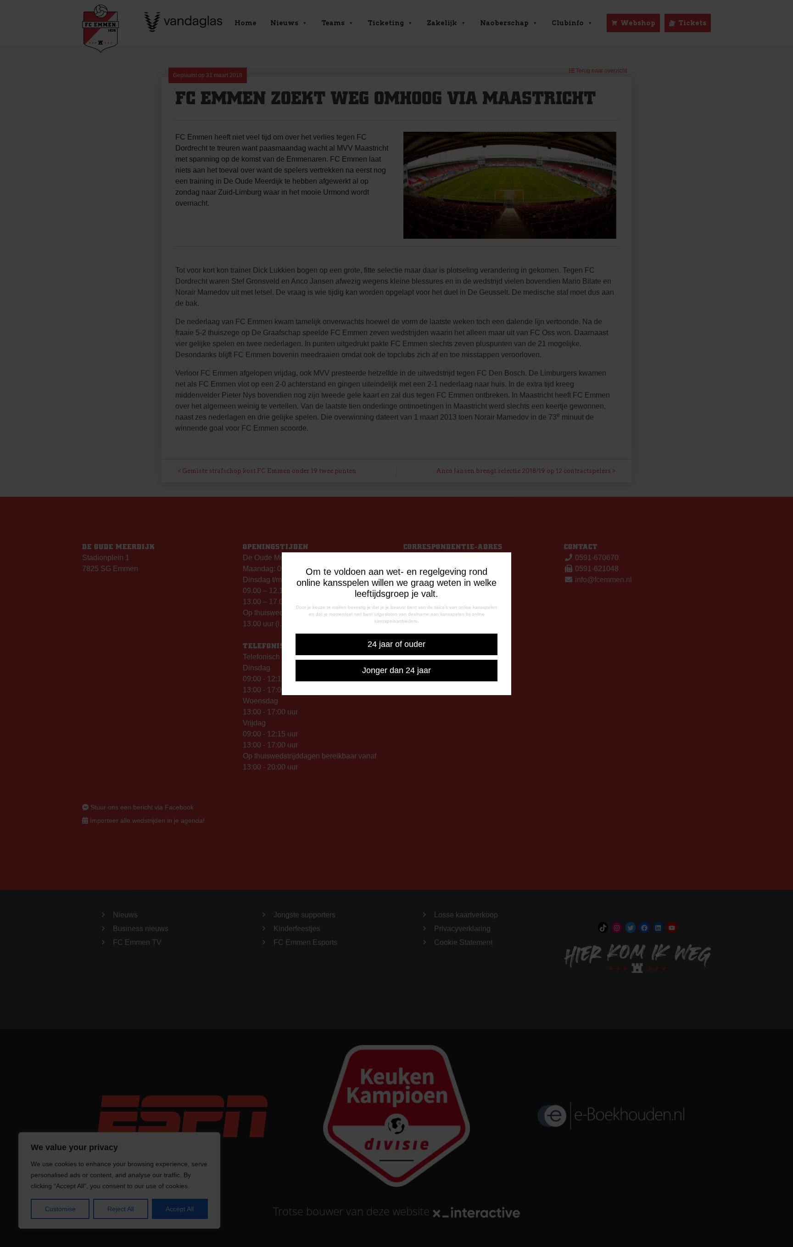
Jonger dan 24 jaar (396, 670)
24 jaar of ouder (396, 644)
